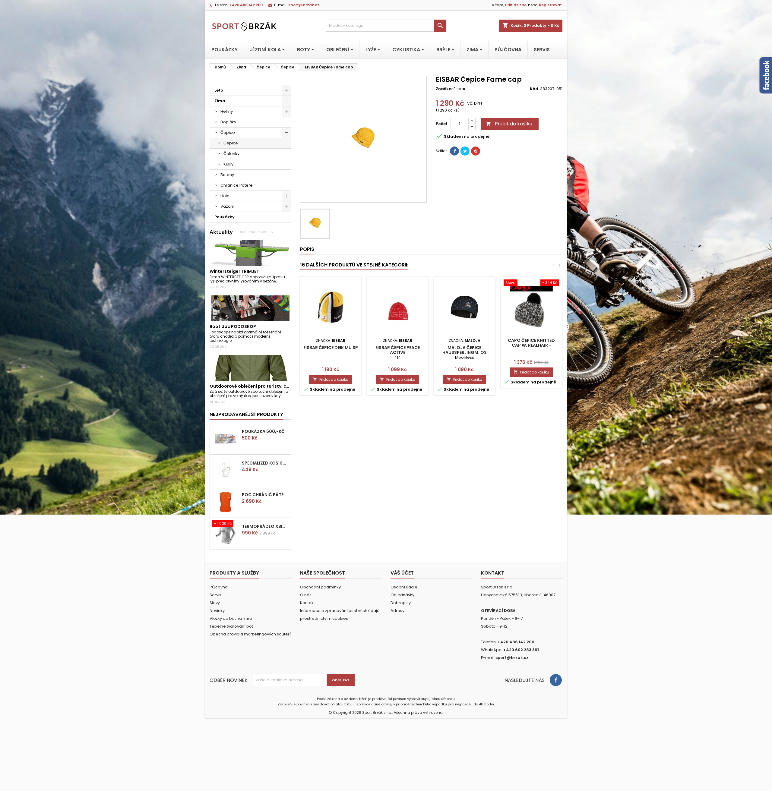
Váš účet (402, 572)
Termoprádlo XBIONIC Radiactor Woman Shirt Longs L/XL (265, 526)
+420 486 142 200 (246, 5)
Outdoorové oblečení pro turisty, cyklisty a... (259, 386)
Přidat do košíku (509, 123)
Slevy (215, 603)
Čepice (227, 132)
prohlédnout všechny (256, 232)
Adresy (397, 610)
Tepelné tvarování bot (231, 626)
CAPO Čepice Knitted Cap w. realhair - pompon (531, 345)
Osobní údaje (404, 587)
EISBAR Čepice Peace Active (397, 350)
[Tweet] (465, 151)
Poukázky (224, 217)
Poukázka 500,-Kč (263, 431)
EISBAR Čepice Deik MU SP (330, 348)
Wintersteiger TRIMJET (234, 271)
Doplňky (228, 122)
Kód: (534, 89)
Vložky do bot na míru (231, 618)
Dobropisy (401, 603)
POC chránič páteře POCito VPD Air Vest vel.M (265, 494)
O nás (306, 595)
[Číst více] (281, 281)
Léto (218, 90)
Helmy (226, 111)
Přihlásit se (516, 5)
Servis (215, 595)
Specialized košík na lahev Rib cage (265, 463)
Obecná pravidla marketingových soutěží (250, 634)
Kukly (228, 164)
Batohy (227, 175)
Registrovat (550, 5)
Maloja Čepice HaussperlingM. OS (464, 350)
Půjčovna (219, 587)
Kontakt (307, 603)
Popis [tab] (307, 249)
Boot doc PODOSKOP (233, 326)
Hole (224, 196)
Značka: (444, 89)
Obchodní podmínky (320, 587)
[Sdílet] (454, 151)
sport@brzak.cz (303, 5)
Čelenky (231, 153)
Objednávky (402, 595)
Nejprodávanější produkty (246, 414)
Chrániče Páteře (236, 185)
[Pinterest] (475, 151)
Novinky (217, 610)
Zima (219, 101)
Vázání (227, 206)
